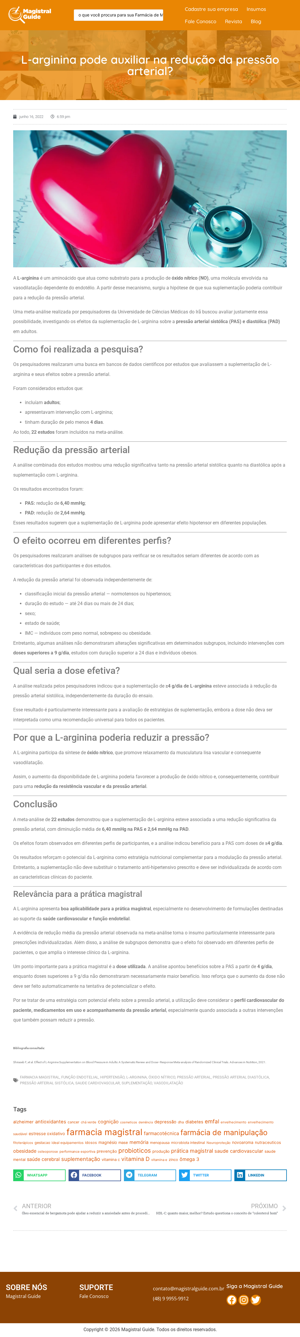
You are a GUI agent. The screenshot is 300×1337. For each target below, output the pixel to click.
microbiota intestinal (188, 1142)
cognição (108, 1122)
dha (181, 1122)
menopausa (160, 1142)
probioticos (134, 1150)
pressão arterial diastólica (241, 1077)
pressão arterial (194, 1077)
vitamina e (159, 1160)
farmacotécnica (161, 1133)
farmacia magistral (39, 1077)
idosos (91, 1142)
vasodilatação (168, 1083)
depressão (165, 1122)
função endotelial (79, 1077)
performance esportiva (77, 1151)
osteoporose (48, 1151)
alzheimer (23, 1122)
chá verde (88, 1122)
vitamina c (111, 1159)
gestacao (42, 1142)
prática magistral (192, 1150)
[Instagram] (243, 1300)
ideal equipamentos (67, 1142)
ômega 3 (189, 1159)
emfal (212, 1121)
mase (123, 1142)
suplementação (137, 1083)
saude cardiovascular (97, 1083)
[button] (39, 1175)
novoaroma (242, 1142)
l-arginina (136, 1077)
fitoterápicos (23, 1143)
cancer (73, 1122)
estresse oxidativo (47, 1133)
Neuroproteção (219, 1143)
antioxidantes (50, 1122)
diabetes (194, 1122)
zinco (173, 1159)
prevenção (107, 1151)
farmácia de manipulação (223, 1132)
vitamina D (135, 1159)
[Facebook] (231, 1300)
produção (161, 1151)
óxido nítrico (162, 1077)
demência (146, 1122)
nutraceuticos (268, 1142)
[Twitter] (255, 1300)
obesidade (24, 1151)
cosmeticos (128, 1122)
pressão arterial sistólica (47, 1083)
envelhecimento (233, 1122)
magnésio (107, 1142)
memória (139, 1142)
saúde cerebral (43, 1159)
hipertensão (112, 1077)
